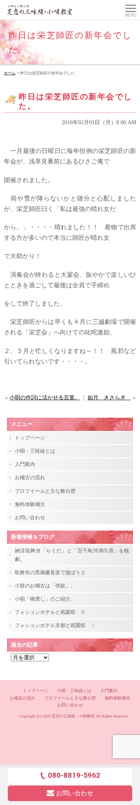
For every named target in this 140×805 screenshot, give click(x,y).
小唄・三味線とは (35, 451)
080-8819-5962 (74, 775)
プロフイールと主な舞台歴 (45, 491)
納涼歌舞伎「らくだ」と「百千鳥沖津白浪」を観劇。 (72, 555)
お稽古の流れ (30, 477)
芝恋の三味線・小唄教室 (73, 716)
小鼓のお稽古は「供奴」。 (45, 586)
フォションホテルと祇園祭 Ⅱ (50, 612)
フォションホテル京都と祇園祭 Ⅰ (55, 625)
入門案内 (25, 464)
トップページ (30, 438)
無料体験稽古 (30, 504)
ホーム (10, 73)
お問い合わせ (30, 517)
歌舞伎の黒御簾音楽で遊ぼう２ (50, 572)
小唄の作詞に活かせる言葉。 (44, 398)
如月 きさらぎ (109, 398)
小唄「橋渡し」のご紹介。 (45, 599)
